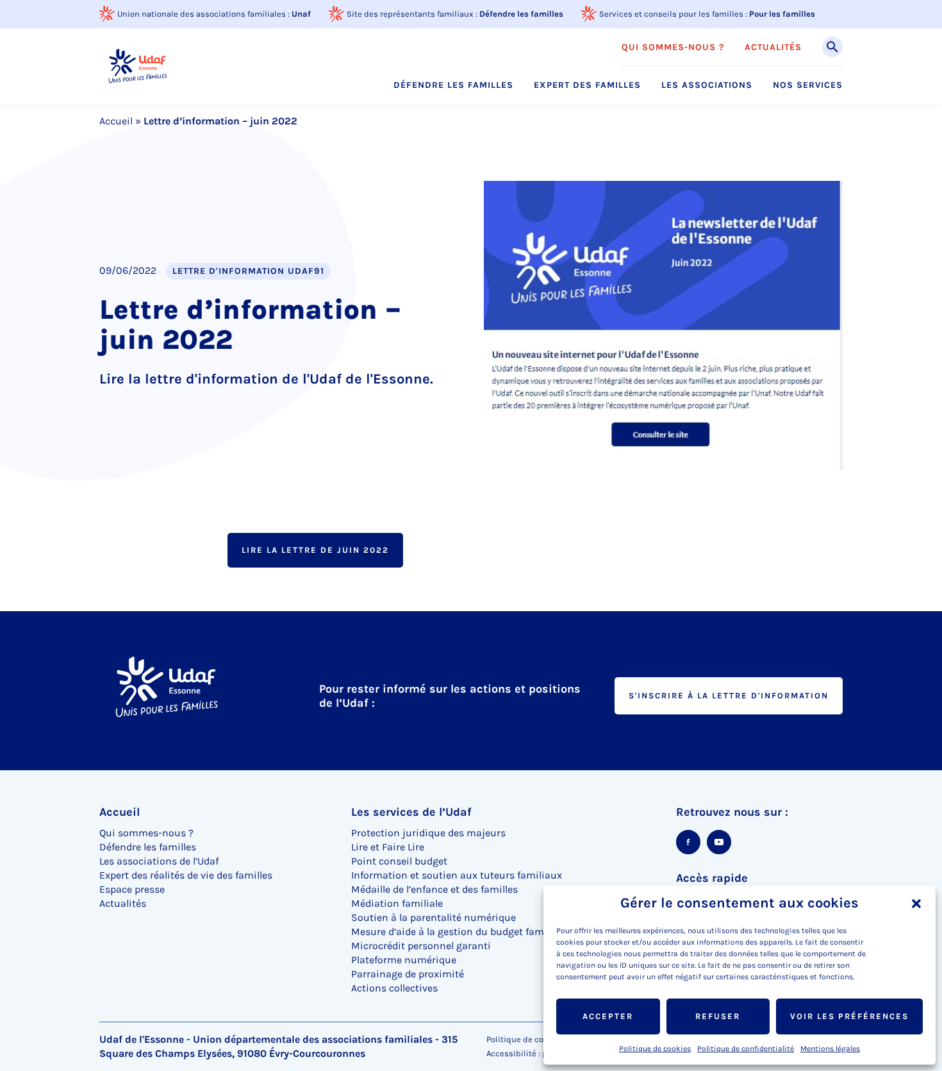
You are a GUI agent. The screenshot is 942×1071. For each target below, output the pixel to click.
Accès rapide (712, 878)
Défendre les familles (521, 14)
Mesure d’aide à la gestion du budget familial (456, 931)
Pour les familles (782, 14)
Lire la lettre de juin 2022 (315, 550)
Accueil (116, 121)
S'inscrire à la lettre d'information (729, 695)
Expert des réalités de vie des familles (185, 875)
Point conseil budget (399, 861)
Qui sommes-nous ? (673, 47)
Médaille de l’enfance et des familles (434, 889)
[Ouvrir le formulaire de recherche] (832, 47)
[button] (916, 903)
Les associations (706, 85)
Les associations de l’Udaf (159, 861)
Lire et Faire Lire (387, 847)
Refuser (717, 1016)
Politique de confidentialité (745, 1048)
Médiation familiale (397, 903)
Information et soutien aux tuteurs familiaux (456, 875)
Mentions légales (830, 1048)
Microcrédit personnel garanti (421, 946)
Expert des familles (587, 85)
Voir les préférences (849, 1016)
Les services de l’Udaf (411, 812)
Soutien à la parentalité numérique (433, 917)
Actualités (773, 47)
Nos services (808, 85)
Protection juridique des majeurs (428, 833)
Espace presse (132, 889)
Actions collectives (394, 988)
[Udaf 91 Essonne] (137, 65)
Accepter (608, 1016)
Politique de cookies (655, 1048)
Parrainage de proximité (407, 974)
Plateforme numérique (403, 960)
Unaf (301, 14)
